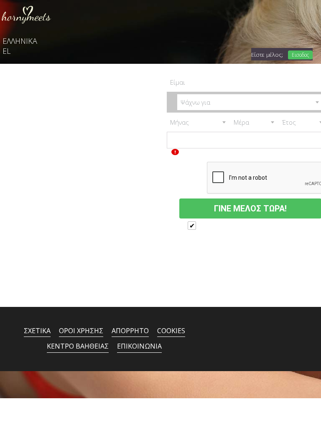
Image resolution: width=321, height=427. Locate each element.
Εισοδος (300, 54)
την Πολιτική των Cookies (244, 239)
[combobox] (198, 122)
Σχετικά (37, 330)
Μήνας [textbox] (179, 122)
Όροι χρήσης (81, 330)
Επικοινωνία (139, 346)
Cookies (171, 330)
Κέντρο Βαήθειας (78, 346)
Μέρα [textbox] (241, 122)
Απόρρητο (130, 330)
